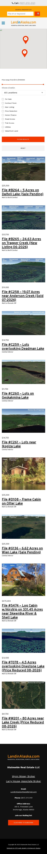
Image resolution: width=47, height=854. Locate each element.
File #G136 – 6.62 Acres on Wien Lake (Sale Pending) (22, 550)
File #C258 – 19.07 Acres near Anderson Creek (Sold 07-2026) (22, 296)
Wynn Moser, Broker (23, 776)
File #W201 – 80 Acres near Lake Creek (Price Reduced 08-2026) (23, 722)
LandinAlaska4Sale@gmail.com (23, 792)
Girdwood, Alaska (34, 848)
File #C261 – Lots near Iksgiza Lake (19, 444)
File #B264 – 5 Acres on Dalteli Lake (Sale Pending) (22, 192)
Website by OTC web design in (17, 848)
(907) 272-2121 (27, 3)
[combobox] (23, 92)
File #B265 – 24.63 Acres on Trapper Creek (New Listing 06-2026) (21, 243)
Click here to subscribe (23, 823)
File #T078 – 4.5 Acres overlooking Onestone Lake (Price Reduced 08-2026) (23, 666)
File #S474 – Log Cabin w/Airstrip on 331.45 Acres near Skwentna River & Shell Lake (22, 612)
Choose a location (8, 88)
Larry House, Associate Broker (23, 781)
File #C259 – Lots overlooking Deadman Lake (23, 347)
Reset (23, 148)
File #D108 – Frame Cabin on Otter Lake (21, 502)
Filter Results (23, 139)
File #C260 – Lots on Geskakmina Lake (18, 396)
